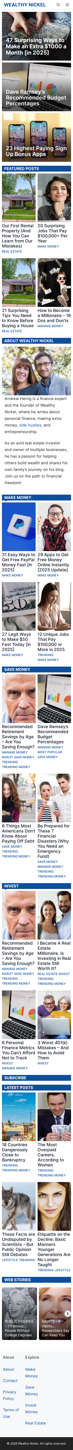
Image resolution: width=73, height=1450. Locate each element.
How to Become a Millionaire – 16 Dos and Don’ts (54, 315)
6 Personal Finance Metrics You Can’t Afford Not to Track (18, 1050)
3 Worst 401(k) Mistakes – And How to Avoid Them (53, 1050)
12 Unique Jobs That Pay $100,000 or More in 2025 (53, 642)
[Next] (67, 1313)
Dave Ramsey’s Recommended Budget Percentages (36, 97)
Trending (46, 655)
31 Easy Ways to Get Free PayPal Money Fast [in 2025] (18, 562)
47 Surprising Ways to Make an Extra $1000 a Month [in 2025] (36, 46)
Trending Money (16, 767)
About (8, 1369)
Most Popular (50, 752)
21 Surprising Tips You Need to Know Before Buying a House (18, 318)
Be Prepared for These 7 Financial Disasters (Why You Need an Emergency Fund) (54, 841)
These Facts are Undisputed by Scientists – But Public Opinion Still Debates (18, 1244)
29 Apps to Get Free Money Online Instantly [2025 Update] (53, 562)
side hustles (30, 425)
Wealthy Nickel (25, 5)
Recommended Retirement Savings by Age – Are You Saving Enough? (18, 736)
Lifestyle (10, 1260)
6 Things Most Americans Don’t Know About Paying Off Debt (18, 833)
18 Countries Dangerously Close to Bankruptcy (15, 1152)
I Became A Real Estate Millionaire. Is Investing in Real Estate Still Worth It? (54, 956)
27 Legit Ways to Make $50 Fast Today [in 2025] (16, 642)
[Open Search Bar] (58, 5)
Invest (7, 757)
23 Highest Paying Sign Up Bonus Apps (36, 151)
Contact (10, 1380)
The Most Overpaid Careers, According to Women (51, 1154)
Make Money (48, 246)
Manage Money (50, 326)
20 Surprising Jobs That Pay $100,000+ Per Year (53, 233)
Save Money (24, 757)
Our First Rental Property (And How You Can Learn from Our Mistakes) (17, 235)
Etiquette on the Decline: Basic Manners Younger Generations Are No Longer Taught (54, 1249)
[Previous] (5, 1313)
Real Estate (12, 251)
